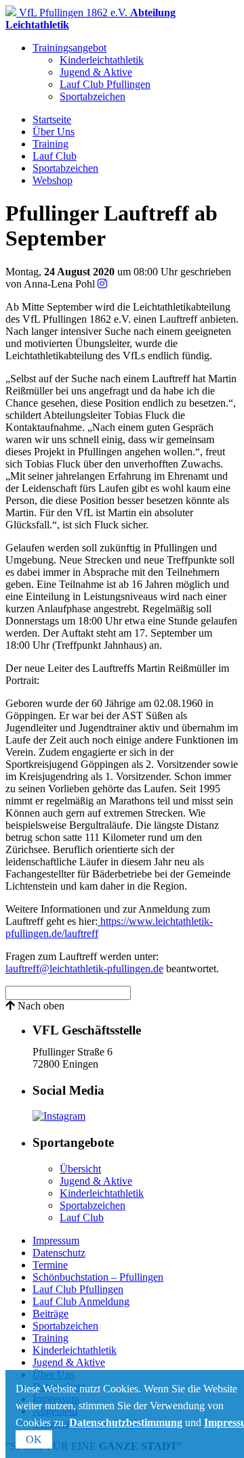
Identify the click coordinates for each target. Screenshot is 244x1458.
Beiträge (50, 1313)
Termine (50, 1265)
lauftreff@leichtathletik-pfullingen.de (84, 968)
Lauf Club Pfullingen (105, 84)
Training (50, 144)
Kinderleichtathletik (102, 60)
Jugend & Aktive (96, 72)
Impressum (56, 1240)
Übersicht (80, 1169)
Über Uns (54, 131)
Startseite (52, 119)
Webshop (53, 180)
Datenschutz (59, 1252)
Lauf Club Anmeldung (81, 1301)
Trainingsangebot (69, 47)
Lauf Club (55, 156)
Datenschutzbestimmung (125, 1422)
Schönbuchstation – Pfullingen (98, 1277)
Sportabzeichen (92, 96)
